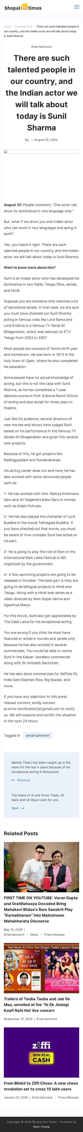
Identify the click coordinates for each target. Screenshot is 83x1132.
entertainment (38, 735)
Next (15, 808)
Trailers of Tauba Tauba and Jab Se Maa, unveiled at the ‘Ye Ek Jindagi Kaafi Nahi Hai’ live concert (37, 1005)
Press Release (54, 934)
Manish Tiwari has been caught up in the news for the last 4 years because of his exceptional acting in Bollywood (41, 767)
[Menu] (76, 7)
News (34, 934)
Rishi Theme (41, 1126)
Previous (23, 780)
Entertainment (41, 47)
